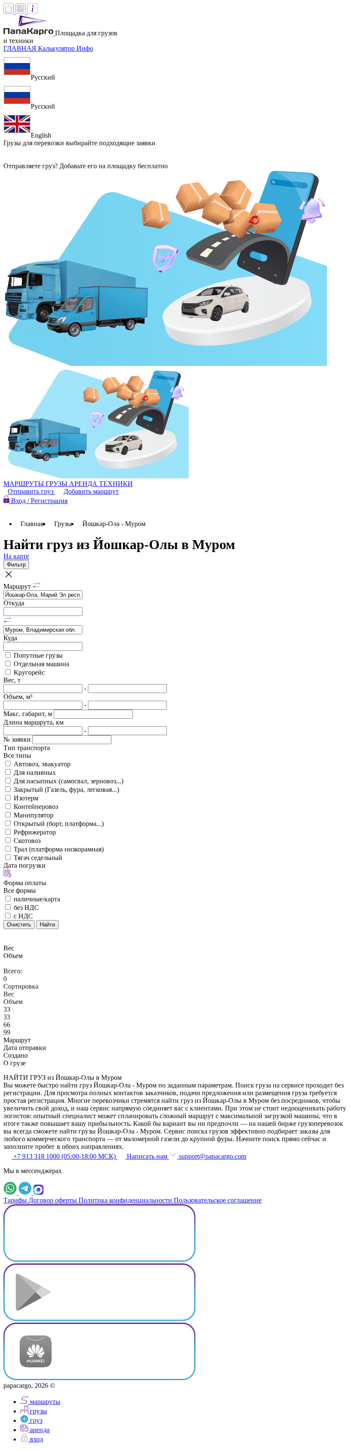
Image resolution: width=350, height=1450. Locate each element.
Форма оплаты (24, 882)
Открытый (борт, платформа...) (59, 823)
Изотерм (26, 798)
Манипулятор (33, 815)
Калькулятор (57, 48)
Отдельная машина (41, 663)
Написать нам (147, 1156)
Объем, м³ (17, 696)
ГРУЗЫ (57, 483)
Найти (47, 924)
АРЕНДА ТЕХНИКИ (101, 483)
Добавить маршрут (91, 491)
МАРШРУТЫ (24, 483)
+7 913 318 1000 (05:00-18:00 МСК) (64, 1156)
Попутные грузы (38, 655)
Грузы (63, 523)
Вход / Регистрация (38, 500)
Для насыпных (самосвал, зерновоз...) (68, 781)
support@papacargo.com (211, 1156)
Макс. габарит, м (28, 713)
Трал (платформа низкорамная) (59, 849)
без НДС (26, 907)
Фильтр (16, 564)
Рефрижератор (35, 832)
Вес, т (11, 680)
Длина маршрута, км (33, 722)
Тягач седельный (38, 857)
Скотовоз (27, 840)
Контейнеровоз (36, 806)
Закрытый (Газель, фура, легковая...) (66, 789)
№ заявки (17, 739)
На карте (16, 556)
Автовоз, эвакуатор (42, 764)
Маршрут (17, 586)
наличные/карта (37, 899)
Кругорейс (29, 672)
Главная (32, 523)
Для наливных (35, 772)
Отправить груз (31, 491)
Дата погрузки (24, 865)
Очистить (19, 924)
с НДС (23, 916)
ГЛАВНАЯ (20, 48)
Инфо (84, 48)
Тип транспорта (26, 747)
